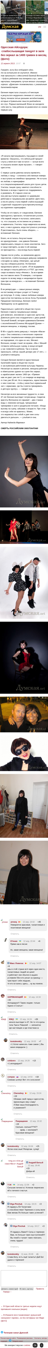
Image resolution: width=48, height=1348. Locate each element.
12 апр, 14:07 (35, 963)
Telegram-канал (17, 1341)
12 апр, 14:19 (35, 997)
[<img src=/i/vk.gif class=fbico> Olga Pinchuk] (3, 1204)
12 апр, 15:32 (36, 1121)
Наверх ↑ (7, 1292)
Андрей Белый (35, 1162)
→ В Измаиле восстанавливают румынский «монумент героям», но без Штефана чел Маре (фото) (22, 1318)
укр (39, 27)
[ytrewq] (4, 922)
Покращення (22, 1121)
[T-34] (3, 1184)
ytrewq (14, 922)
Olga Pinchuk (15, 1204)
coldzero (11, 1061)
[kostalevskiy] (5, 1041)
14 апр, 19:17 (33, 1226)
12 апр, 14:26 (24, 1061)
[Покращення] (7, 1121)
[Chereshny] (6, 1093)
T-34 (9, 1185)
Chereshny (19, 1093)
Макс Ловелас (16, 963)
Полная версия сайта (8, 1338)
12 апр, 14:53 (26, 1077)
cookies (27, 1345)
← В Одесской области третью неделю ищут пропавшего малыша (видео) (21, 1307)
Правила (40, 1289)
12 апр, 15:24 (35, 1093)
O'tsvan (13, 941)
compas (11, 1077)
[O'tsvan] (5, 941)
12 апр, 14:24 (26, 1019)
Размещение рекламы (25, 1338)
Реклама (24, 43)
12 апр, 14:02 (29, 922)
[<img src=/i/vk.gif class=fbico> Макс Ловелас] (3, 963)
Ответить (15, 934)
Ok (35, 1345)
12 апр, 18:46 (34, 1165)
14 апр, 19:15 (30, 1204)
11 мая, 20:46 (27, 1254)
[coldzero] (3, 1060)
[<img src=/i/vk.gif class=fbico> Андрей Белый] (12, 1166)
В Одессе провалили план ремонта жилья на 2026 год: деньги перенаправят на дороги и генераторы (12, 18)
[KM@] (3, 1019)
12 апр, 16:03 (30, 1041)
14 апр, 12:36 (23, 1185)
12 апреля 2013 (8, 63)
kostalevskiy (16, 1041)
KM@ (11, 1019)
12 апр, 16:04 (27, 1146)
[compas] (3, 1076)
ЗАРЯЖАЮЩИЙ (15, 997)
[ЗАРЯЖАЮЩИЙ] (3, 997)
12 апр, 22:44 (29, 941)
